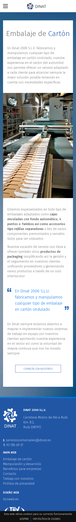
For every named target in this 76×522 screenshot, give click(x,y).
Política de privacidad (19, 483)
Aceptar (24, 519)
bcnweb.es (11, 499)
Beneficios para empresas (22, 469)
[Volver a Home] (40, 6)
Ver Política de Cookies (46, 519)
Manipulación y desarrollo (22, 464)
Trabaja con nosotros (18, 479)
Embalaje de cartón (17, 459)
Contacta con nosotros (38, 368)
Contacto (9, 474)
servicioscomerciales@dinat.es (28, 440)
